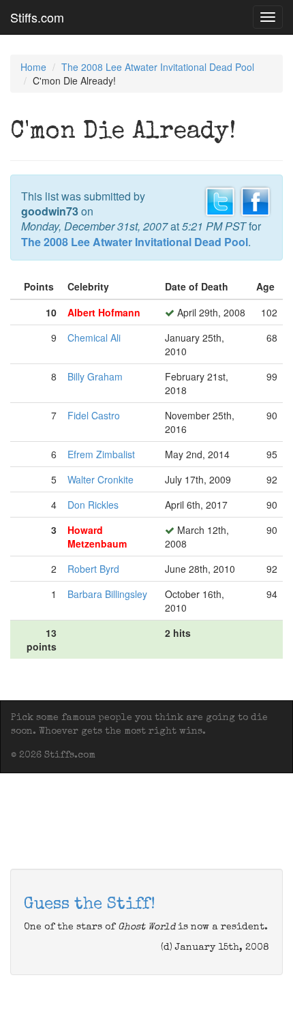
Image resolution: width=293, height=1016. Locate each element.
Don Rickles (93, 504)
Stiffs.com (37, 17)
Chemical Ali (94, 337)
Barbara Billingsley (107, 594)
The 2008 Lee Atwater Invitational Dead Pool (157, 67)
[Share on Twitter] (220, 200)
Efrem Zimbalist (101, 454)
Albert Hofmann (103, 312)
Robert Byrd (93, 569)
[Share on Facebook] (255, 200)
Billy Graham (95, 376)
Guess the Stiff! (89, 905)
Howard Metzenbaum (97, 536)
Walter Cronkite (100, 479)
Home (33, 67)
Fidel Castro (93, 415)
